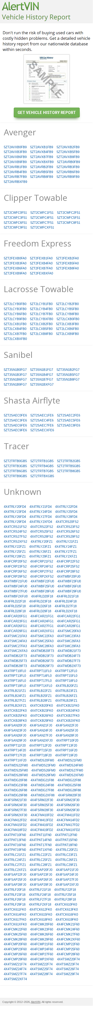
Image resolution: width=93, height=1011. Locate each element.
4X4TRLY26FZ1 (40, 551)
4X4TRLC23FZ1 (66, 855)
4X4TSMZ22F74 (41, 964)
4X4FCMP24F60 (41, 949)
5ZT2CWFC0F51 (15, 212)
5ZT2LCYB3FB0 (15, 309)
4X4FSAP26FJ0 (41, 879)
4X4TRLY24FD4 (40, 512)
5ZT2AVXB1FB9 (41, 147)
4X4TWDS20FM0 (42, 760)
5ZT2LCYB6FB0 (15, 314)
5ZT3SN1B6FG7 (15, 379)
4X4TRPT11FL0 (40, 671)
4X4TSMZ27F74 (15, 974)
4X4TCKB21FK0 (67, 705)
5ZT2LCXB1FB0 (15, 324)
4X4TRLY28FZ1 (15, 556)
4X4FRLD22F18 (15, 601)
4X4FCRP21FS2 (41, 561)
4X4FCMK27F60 (68, 934)
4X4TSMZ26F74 (67, 969)
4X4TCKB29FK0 (41, 720)
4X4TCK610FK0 (66, 904)
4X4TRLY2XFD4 (40, 522)
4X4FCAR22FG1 (68, 616)
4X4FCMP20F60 (15, 944)
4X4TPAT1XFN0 (40, 850)
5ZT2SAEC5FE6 (68, 420)
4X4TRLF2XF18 (40, 904)
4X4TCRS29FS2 (68, 536)
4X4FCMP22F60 (68, 944)
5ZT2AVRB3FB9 (68, 167)
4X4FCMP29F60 (15, 959)
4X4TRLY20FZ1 (42, 541)
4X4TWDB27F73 (68, 661)
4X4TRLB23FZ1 (66, 691)
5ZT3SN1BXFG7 (42, 384)
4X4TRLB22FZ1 (40, 691)
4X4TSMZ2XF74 (15, 979)
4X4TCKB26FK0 (41, 715)
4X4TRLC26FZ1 (66, 860)
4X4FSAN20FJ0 (15, 725)
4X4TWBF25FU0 (42, 586)
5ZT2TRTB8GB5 (68, 471)
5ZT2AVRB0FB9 (68, 162)
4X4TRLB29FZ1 (66, 700)
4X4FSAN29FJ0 (15, 740)
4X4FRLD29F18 (40, 611)
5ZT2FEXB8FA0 (67, 268)
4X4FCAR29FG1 (15, 631)
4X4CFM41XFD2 (68, 830)
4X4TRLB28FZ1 (40, 700)
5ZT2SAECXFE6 (42, 430)
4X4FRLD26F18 (40, 606)
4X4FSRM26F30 (68, 805)
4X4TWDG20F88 (15, 780)
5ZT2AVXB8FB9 (68, 157)
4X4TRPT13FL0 (15, 676)
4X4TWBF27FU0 (15, 591)
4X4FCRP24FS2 (41, 566)
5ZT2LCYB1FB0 (41, 304)
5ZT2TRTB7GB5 (42, 471)
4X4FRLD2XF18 (66, 611)
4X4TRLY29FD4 (15, 522)
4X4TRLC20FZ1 (67, 850)
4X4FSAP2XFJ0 (67, 884)
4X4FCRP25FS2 (68, 566)
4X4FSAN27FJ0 (41, 735)
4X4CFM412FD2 (15, 820)
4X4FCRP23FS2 (15, 566)
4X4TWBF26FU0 (69, 586)
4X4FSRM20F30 (69, 795)
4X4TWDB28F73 (15, 666)
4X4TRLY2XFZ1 (66, 556)
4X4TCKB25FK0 (15, 715)
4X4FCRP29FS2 (15, 576)
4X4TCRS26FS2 (68, 531)
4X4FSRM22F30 (41, 800)
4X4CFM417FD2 (68, 825)
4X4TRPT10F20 (67, 740)
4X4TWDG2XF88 (42, 795)
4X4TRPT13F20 (66, 745)
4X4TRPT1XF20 (15, 760)
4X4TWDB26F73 (42, 661)
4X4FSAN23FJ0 (15, 730)
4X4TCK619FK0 (67, 919)
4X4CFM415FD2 (15, 825)
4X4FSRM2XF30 (15, 815)
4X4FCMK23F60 (41, 929)
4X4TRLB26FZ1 (66, 696)
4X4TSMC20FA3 (69, 631)
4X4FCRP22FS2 (68, 561)
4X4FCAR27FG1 (42, 626)
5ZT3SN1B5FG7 (68, 375)
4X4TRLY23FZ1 (40, 546)
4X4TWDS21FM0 (70, 760)
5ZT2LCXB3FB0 (67, 324)
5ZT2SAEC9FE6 (15, 430)
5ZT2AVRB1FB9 (15, 167)
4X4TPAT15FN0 (66, 840)
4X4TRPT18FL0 (66, 681)
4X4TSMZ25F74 (41, 969)
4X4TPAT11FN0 (40, 835)
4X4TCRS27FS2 (15, 536)
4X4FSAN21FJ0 (41, 725)
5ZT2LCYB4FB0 (41, 309)
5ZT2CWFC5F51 (68, 217)
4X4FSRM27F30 (15, 810)
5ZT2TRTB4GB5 (42, 466)
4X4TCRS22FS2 (41, 527)
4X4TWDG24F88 (42, 785)
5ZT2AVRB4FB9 (15, 172)
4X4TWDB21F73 (69, 651)
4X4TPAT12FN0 (66, 835)
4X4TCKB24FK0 (68, 710)
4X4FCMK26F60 (41, 934)
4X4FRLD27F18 (66, 606)
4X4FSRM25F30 (41, 805)
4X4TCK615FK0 (41, 914)
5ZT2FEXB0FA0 (15, 258)
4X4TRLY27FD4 (40, 517)
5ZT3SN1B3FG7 (15, 375)
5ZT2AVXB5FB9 (68, 152)
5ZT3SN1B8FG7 (68, 379)
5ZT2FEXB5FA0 (67, 263)
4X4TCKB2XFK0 (68, 720)
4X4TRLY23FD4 (15, 512)
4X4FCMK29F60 (41, 939)
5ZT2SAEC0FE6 (15, 415)
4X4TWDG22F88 (69, 780)
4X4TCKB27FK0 (68, 715)
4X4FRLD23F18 (40, 601)
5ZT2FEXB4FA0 (41, 263)
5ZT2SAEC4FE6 (42, 420)
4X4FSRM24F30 (15, 805)
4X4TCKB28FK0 (15, 720)
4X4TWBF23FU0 (69, 581)
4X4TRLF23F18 (14, 894)
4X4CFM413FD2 (41, 820)
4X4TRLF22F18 (65, 889)
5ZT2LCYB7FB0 (41, 314)
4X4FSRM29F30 (68, 810)
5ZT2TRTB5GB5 (68, 466)
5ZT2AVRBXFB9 (15, 182)
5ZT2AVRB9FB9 (68, 177)
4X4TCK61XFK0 (15, 924)
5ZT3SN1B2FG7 (68, 370)
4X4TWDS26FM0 (43, 770)
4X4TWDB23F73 (42, 656)
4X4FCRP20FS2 (15, 561)
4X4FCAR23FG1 (15, 621)
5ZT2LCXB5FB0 (41, 329)
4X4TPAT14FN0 (40, 840)
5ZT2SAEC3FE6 (15, 420)
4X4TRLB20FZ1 (67, 686)
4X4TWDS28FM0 (16, 775)
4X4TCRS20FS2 (67, 522)
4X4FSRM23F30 (68, 800)
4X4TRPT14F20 (15, 750)
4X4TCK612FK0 (40, 909)
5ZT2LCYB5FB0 (67, 309)
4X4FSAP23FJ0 (41, 874)
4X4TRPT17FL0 (40, 681)
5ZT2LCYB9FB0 (15, 319)
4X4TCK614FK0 (15, 914)
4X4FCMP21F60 (41, 944)
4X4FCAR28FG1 (68, 626)
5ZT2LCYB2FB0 (67, 304)
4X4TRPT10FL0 (15, 671)
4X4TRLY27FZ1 (66, 551)
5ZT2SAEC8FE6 (68, 425)
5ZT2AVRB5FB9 (41, 172)
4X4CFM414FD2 (68, 820)
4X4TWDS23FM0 (43, 765)
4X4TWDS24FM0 (71, 765)
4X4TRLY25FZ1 (15, 551)
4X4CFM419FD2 (41, 830)
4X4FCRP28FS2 (68, 571)
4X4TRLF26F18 (14, 899)
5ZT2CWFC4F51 (42, 217)
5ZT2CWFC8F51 (68, 222)
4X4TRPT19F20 (66, 755)
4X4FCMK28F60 (15, 939)
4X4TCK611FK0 (15, 909)
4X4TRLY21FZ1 (67, 541)
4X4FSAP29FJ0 (41, 884)
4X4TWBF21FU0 (15, 581)
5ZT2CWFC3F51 (15, 217)
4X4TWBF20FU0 (68, 576)
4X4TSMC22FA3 (42, 636)
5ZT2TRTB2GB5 (68, 461)
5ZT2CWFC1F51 (42, 212)
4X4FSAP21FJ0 (67, 870)
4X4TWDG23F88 (15, 785)
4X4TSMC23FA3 (68, 636)
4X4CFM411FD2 (68, 815)
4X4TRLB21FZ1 (15, 691)
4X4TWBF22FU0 (42, 581)
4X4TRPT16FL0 (15, 681)
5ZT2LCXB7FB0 (15, 334)
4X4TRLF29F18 (14, 904)
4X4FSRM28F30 (41, 810)
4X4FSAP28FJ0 (15, 884)
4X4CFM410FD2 (42, 815)
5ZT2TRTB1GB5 (42, 461)
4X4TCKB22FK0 (15, 710)
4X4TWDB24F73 (68, 656)
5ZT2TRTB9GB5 (15, 476)
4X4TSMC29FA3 (68, 646)
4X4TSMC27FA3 (15, 646)
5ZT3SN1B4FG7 (41, 375)
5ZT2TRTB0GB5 (15, 461)
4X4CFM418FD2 (15, 830)
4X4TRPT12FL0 (66, 671)
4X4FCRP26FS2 (15, 571)
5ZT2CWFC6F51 (15, 222)
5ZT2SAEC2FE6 (68, 415)
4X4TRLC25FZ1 (40, 860)
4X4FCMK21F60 (68, 924)
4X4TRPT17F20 (15, 755)
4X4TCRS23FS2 (68, 527)
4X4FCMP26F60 (15, 954)
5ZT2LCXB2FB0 (41, 324)
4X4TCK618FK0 (41, 919)
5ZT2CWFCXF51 (42, 227)
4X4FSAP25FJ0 (15, 879)
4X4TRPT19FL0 (15, 686)
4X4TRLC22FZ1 (40, 855)
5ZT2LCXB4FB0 (15, 329)
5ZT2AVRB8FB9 (41, 177)
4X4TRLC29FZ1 (66, 865)
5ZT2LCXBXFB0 (15, 339)
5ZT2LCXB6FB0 (67, 329)
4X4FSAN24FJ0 (41, 730)
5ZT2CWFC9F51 (15, 227)
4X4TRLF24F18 (40, 894)
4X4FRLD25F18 (15, 606)
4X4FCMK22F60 (15, 929)
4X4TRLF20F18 (14, 889)
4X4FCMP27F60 (41, 954)
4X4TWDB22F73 (15, 656)
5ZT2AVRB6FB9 (68, 172)
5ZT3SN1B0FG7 (15, 370)
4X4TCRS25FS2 (41, 531)
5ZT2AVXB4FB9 (41, 152)
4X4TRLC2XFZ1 (15, 870)
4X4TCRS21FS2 (15, 527)
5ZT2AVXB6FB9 (15, 157)
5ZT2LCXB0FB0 (68, 319)
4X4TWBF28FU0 (42, 591)
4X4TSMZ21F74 (15, 964)
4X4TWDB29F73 (42, 666)
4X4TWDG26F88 (15, 790)
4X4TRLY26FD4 (15, 517)
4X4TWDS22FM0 (16, 765)
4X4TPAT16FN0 (15, 845)
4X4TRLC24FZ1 (15, 860)
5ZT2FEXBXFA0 (41, 273)
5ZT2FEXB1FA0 (41, 258)
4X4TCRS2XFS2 (15, 541)
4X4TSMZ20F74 (68, 959)
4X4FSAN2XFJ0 (41, 740)
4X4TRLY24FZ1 (66, 546)
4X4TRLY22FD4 (66, 506)
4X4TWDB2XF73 (69, 666)
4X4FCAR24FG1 (42, 621)
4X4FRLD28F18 (15, 611)
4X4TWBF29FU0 (69, 591)
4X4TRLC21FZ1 (15, 855)
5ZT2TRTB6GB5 (15, 471)
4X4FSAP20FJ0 (41, 870)
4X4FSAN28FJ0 (67, 735)
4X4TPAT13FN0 (15, 840)
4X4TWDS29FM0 (43, 775)
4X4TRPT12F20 (40, 745)
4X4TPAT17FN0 (40, 845)
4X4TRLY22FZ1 (15, 546)
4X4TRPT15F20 (40, 750)
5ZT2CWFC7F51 (42, 222)
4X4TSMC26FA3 (68, 641)
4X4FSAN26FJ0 (15, 735)
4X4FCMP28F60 (68, 954)
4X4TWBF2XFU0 (16, 596)
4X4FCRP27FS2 (41, 571)
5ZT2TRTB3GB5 (15, 466)
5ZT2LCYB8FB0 (67, 314)
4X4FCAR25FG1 (68, 621)
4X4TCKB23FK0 (41, 710)
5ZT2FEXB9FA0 (15, 273)
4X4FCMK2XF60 (68, 939)
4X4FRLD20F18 (42, 596)
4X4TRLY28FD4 (66, 517)
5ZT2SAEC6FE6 (15, 425)
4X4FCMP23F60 (15, 949)
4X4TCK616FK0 (67, 914)
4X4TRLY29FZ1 (40, 556)
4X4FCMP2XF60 (42, 959)
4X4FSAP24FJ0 (67, 874)
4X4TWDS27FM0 (71, 770)
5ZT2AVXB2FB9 (68, 147)
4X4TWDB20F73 (42, 651)
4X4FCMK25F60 (15, 934)
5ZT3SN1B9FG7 (15, 384)
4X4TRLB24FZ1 (15, 696)
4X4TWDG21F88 (42, 780)
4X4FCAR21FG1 (42, 616)
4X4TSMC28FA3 (42, 646)
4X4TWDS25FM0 (16, 770)
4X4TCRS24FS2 (15, 531)
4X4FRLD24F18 (66, 601)
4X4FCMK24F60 (68, 929)
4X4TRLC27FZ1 (15, 865)
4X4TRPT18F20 (40, 755)
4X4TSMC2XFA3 (15, 651)
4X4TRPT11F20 (15, 745)
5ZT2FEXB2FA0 (67, 258)
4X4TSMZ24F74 (15, 969)
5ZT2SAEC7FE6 (42, 425)
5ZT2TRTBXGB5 (42, 476)
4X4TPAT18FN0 (66, 845)
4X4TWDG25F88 (69, 785)
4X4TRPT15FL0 (66, 676)
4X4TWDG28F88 (69, 790)
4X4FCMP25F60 (68, 949)
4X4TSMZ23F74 (67, 964)
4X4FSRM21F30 (15, 800)
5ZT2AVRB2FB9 (41, 167)
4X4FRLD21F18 (67, 596)
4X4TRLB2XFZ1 (15, 705)
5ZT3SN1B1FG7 (41, 370)
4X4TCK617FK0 (15, 919)
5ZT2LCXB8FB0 (41, 334)
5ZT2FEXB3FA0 (15, 263)
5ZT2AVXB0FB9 (15, 147)
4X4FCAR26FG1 (15, 626)
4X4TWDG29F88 (15, 795)
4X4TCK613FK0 (66, 909)
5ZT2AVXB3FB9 (15, 152)
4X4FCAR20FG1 (15, 616)
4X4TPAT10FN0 (15, 835)
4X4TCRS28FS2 (41, 536)
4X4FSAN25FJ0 (67, 730)
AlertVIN (35, 1001)
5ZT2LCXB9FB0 (67, 334)
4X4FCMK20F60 (41, 924)
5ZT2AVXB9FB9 (15, 162)
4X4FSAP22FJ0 (15, 874)
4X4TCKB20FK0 (41, 705)
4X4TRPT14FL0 (40, 676)
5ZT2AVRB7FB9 (15, 177)
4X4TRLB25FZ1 (40, 696)
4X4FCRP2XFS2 (42, 576)
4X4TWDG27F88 (42, 790)
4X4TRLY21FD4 (40, 506)
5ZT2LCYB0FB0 (15, 304)
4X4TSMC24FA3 (15, 641)
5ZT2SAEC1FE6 (42, 415)
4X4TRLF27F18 (40, 899)
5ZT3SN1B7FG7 (41, 379)
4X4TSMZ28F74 (41, 974)
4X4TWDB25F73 (15, 661)
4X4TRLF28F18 (65, 899)
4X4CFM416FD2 (41, 825)
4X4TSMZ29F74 (67, 974)
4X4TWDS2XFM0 (71, 775)
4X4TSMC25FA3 (42, 641)
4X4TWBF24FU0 (15, 586)
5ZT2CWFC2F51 (68, 212)
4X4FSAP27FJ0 (67, 879)
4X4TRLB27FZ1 (15, 700)
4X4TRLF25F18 (65, 894)
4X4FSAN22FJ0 (67, 725)
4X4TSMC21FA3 (15, 636)
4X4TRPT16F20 (66, 750)
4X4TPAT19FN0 (15, 850)
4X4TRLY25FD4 (66, 512)
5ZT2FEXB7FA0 (41, 268)
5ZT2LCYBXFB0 (41, 319)
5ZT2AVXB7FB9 (41, 157)
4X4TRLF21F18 (40, 889)
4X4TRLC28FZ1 (40, 865)
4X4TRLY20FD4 (15, 506)
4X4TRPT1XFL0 (40, 686)
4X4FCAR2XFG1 (42, 631)
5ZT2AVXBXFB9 (42, 162)
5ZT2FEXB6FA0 (15, 268)
